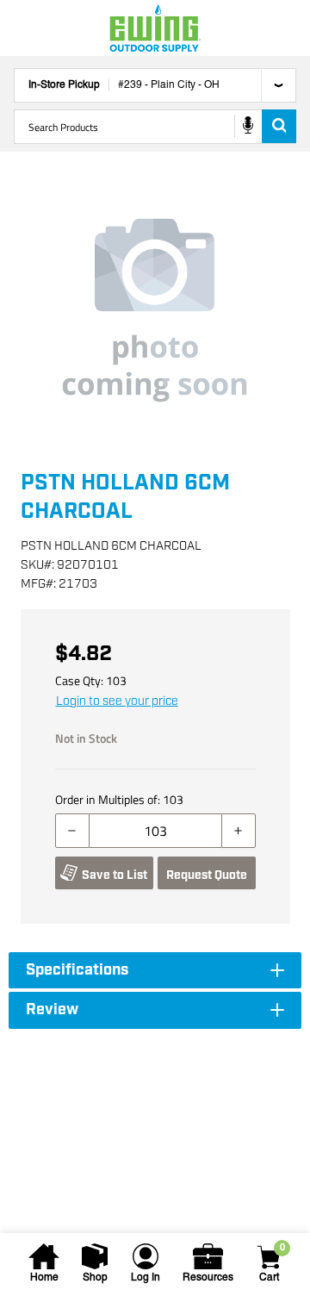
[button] (155, 310)
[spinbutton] (155, 830)
